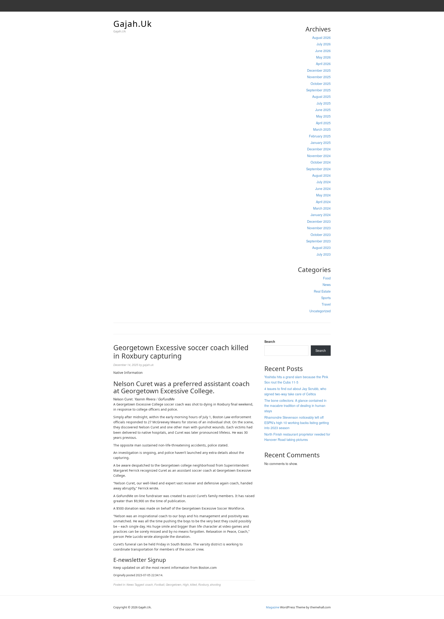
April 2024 (323, 201)
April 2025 (323, 123)
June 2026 (323, 50)
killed (193, 584)
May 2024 (323, 195)
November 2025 (319, 76)
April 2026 (323, 63)
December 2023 (319, 221)
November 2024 (319, 155)
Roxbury (203, 584)
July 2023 (324, 254)
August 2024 (321, 175)
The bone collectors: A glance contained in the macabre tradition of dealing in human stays (295, 405)
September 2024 (318, 169)
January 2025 (321, 142)
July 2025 (324, 103)
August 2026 (321, 37)
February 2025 (320, 136)
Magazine (272, 607)
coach (149, 584)
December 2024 (319, 149)
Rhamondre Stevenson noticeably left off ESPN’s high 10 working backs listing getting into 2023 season (296, 422)
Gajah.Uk (132, 23)
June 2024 (323, 188)
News (327, 284)
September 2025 (318, 90)
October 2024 (321, 162)
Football (159, 584)
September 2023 (318, 241)
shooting (215, 584)
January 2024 (321, 214)
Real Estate (322, 291)
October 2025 (321, 83)
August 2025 (321, 96)
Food (327, 278)
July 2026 (324, 44)
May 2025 (323, 116)
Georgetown (173, 584)
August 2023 (321, 247)
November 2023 (319, 228)
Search (269, 341)
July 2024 (324, 182)
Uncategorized (320, 311)
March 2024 (322, 208)
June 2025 (323, 109)
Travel (326, 304)
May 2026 (323, 57)
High (186, 584)
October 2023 (321, 234)
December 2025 (319, 70)
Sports (326, 297)
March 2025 (322, 129)
